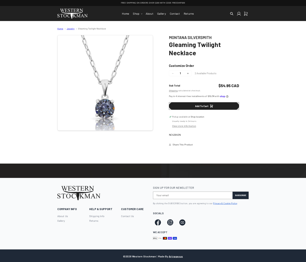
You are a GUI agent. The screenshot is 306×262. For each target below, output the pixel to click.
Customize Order (181, 66)
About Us (62, 216)
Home (60, 28)
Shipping (173, 90)
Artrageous (176, 256)
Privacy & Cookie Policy (225, 203)
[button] (137, 13)
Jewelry (71, 28)
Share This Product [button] (183, 144)
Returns (93, 220)
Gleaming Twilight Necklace (92, 28)
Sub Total (174, 85)
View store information (184, 126)
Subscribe (240, 195)
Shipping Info (97, 216)
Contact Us (127, 216)
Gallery (61, 220)
